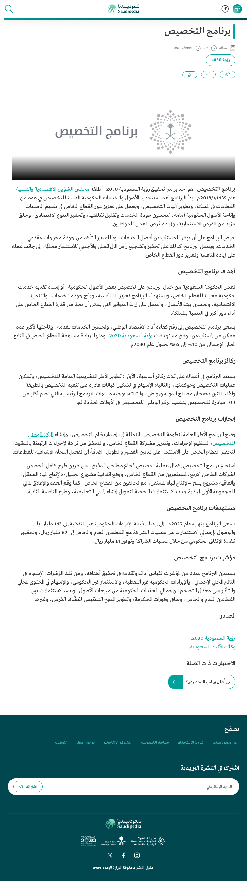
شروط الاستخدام (191, 742)
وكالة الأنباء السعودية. (212, 647)
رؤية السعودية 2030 (131, 335)
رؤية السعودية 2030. (213, 638)
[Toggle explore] (225, 9)
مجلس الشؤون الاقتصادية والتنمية (52, 189)
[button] (9, 9)
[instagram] (137, 855)
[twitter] (110, 855)
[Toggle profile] (237, 8)
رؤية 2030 (220, 60)
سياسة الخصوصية (154, 742)
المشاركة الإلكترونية (117, 742)
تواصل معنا (86, 742)
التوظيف (61, 742)
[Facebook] (123, 855)
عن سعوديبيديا (225, 742)
